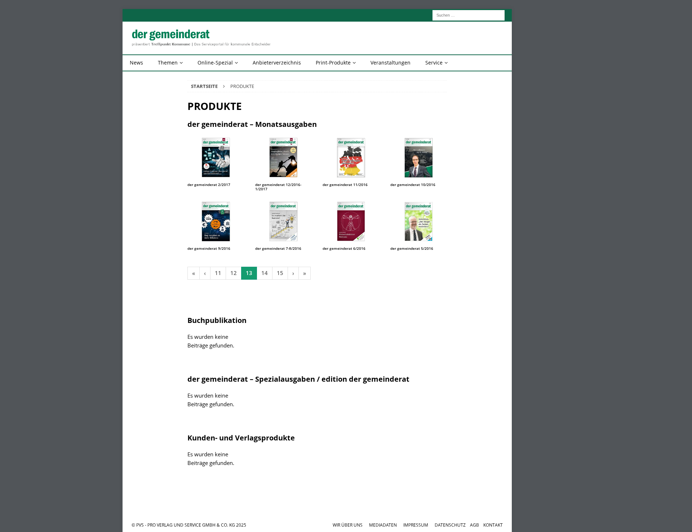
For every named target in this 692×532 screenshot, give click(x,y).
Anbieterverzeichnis (277, 62)
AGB (474, 525)
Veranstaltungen (391, 62)
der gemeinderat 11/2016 (345, 184)
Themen (168, 62)
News (136, 62)
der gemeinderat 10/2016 (412, 184)
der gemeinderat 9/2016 (208, 248)
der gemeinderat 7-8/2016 (278, 248)
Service (434, 62)
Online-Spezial (215, 62)
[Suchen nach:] (468, 14)
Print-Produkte (333, 62)
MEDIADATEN (383, 525)
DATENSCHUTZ (450, 525)
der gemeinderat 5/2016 (411, 248)
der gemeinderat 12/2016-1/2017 (278, 186)
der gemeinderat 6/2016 (344, 248)
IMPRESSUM (415, 525)
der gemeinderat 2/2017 (208, 184)
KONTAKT (493, 525)
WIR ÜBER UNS (348, 525)
